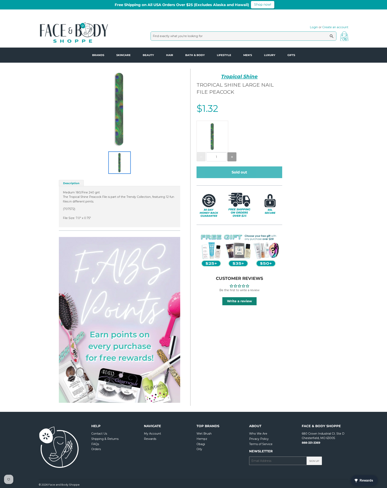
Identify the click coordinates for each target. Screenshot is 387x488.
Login (314, 27)
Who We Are (258, 433)
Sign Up (314, 460)
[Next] (168, 320)
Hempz (202, 439)
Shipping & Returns (105, 439)
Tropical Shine (239, 76)
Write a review (239, 301)
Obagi (201, 444)
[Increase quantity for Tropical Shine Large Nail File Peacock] (231, 156)
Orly (199, 449)
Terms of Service (261, 444)
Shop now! (262, 4)
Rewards (150, 439)
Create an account (335, 27)
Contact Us (99, 433)
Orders (96, 449)
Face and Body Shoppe (64, 484)
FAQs (95, 444)
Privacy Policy (259, 439)
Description (71, 183)
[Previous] (71, 320)
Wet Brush (204, 433)
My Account (152, 433)
